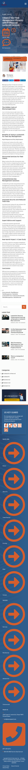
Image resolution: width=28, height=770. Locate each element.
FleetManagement (7, 294)
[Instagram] (20, 425)
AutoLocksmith (6, 292)
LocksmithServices (7, 295)
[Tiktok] (11, 425)
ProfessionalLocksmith (18, 295)
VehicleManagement (7, 297)
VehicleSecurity (17, 297)
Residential (8, 59)
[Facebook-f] (6, 425)
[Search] (24, 307)
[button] (25, 3)
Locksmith (17, 58)
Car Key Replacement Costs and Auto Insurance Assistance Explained (18, 330)
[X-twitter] (15, 425)
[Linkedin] (6, 430)
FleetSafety (15, 294)
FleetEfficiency (14, 292)
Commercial (8, 58)
